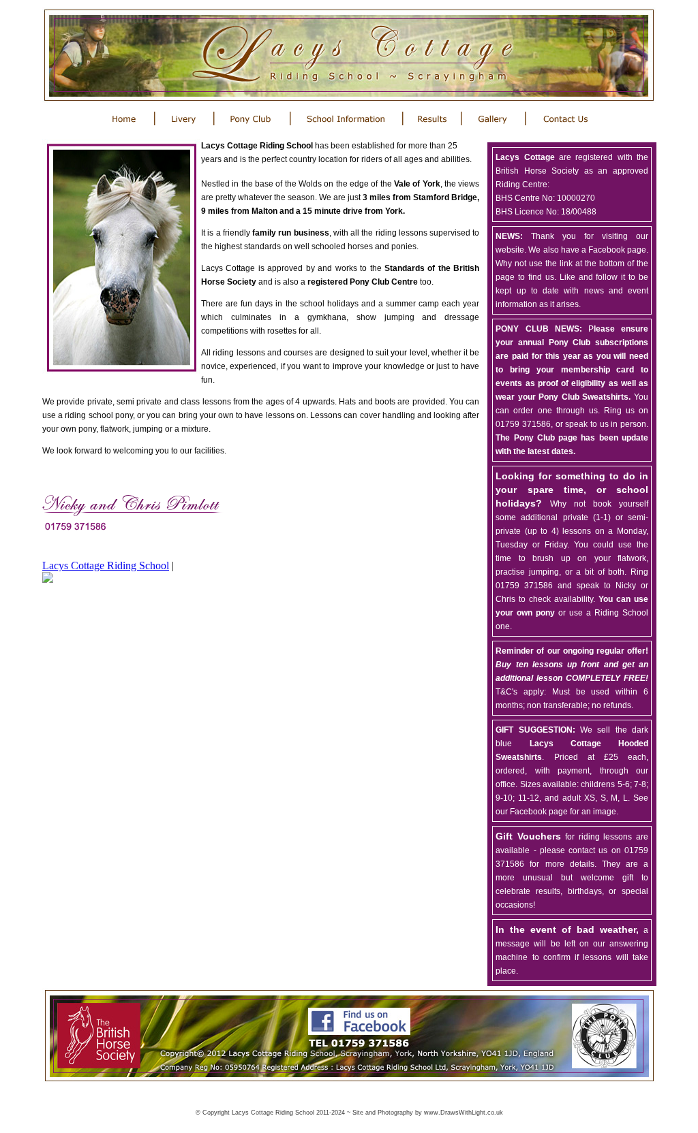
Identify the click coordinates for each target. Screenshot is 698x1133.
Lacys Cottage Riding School (105, 565)
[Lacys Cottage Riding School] (47, 579)
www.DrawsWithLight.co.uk (463, 1112)
